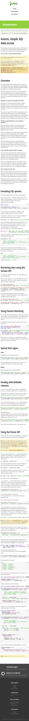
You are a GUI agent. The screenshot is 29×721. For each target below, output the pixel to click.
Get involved (14, 705)
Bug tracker (14, 703)
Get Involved (14, 14)
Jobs (14, 695)
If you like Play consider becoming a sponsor (16, 675)
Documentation (14, 11)
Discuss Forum (9, 669)
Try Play (14, 8)
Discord (16, 669)
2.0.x (2, 30)
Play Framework (14, 3)
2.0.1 (20, 29)
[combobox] (14, 33)
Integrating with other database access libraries (14, 656)
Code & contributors (14, 702)
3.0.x (27, 30)
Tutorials (14, 687)
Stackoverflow (22, 669)
